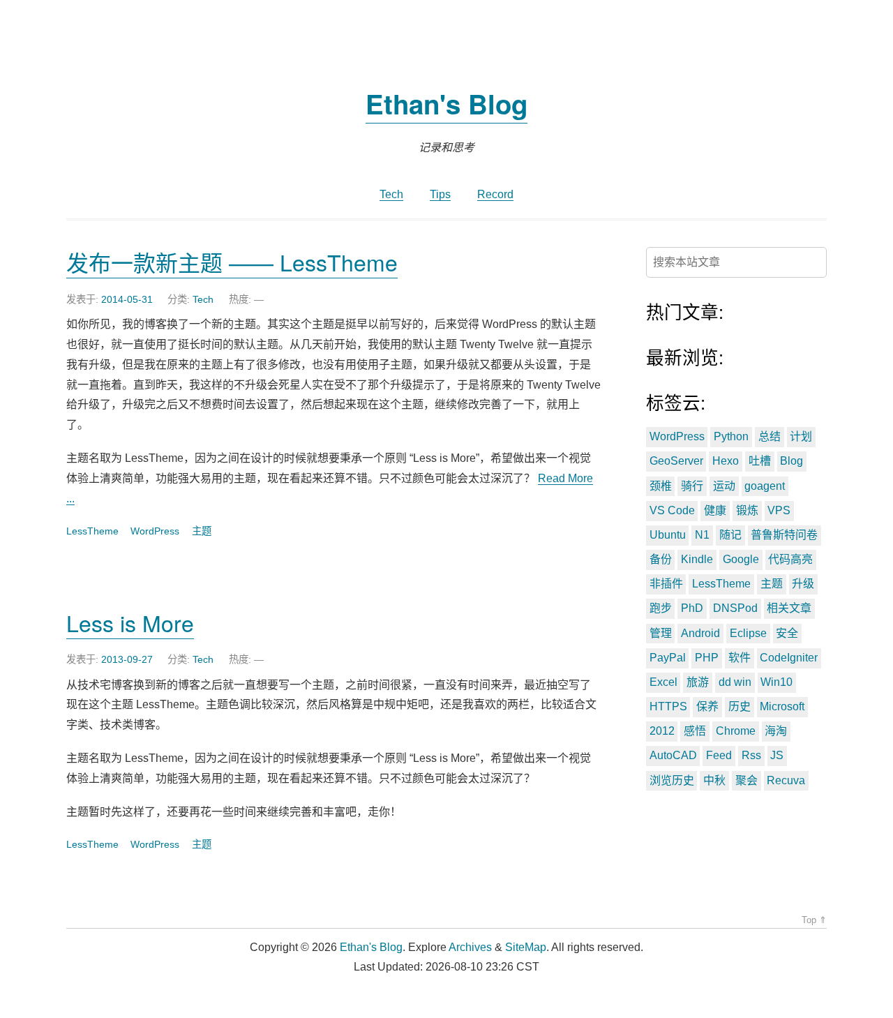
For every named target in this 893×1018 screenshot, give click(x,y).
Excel (663, 682)
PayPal (668, 658)
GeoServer (676, 461)
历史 (739, 706)
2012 (662, 731)
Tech (391, 194)
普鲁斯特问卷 (784, 535)
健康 (715, 510)
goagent (764, 486)
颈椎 (661, 486)
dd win (735, 682)
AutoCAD (673, 755)
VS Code (672, 510)
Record (495, 194)
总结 (769, 436)
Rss (751, 755)
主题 (201, 531)
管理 (661, 633)
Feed (719, 755)
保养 (707, 706)
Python (731, 436)
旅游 (697, 682)
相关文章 (789, 608)
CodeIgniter (789, 658)
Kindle (697, 559)
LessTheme (92, 531)
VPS (778, 510)
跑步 (661, 608)
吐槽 (760, 461)
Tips (440, 194)
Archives (470, 947)
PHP (707, 658)
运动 (724, 486)
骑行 (692, 486)
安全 (787, 633)
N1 (702, 535)
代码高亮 (790, 559)
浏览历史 (672, 780)
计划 (801, 436)
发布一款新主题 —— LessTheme (232, 262)
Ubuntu (668, 535)
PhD (692, 608)
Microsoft (782, 706)
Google (741, 559)
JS (776, 755)
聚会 (746, 780)
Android (700, 633)
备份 (661, 559)
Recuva (786, 780)
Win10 (776, 682)
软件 (739, 658)
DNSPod (735, 608)
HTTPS (668, 706)
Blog (791, 461)
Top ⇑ (814, 920)
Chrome (736, 731)
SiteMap (525, 947)
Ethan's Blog (446, 103)
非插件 (666, 584)
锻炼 (747, 510)
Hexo (725, 461)
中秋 (714, 780)
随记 (730, 535)
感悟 (695, 731)
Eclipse (748, 633)
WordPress (154, 531)
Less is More (130, 622)
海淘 (776, 731)
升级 (803, 584)
